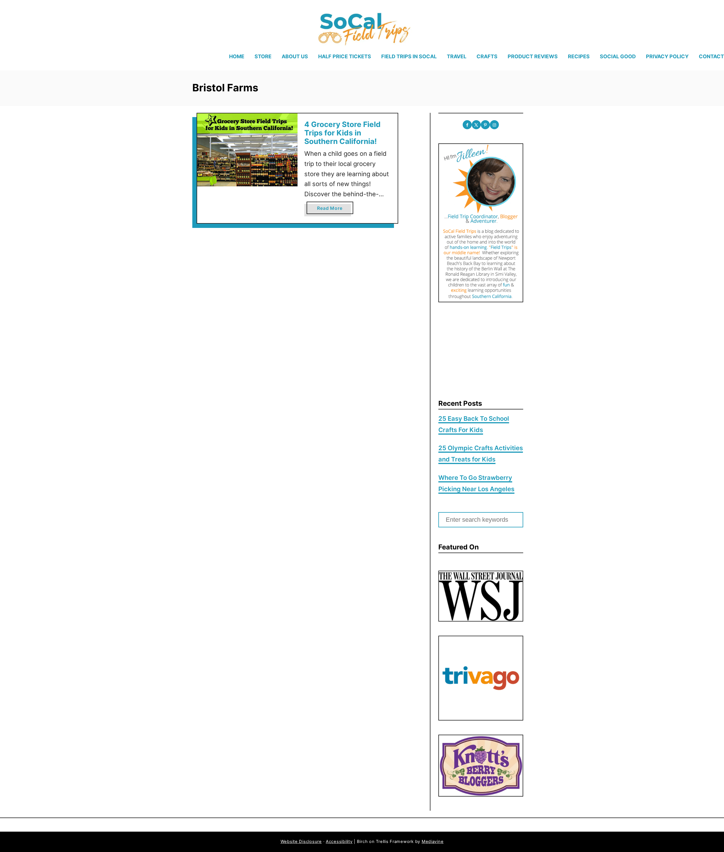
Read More (331, 209)
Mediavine (433, 841)
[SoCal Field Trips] (363, 28)
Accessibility (339, 841)
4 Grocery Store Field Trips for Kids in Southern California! (342, 132)
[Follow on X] (476, 124)
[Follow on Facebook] (467, 124)
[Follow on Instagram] (494, 124)
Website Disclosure (301, 841)
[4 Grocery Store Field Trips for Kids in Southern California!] (247, 149)
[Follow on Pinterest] (485, 124)
